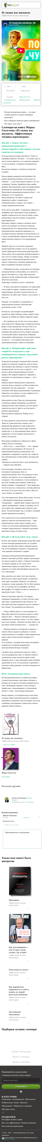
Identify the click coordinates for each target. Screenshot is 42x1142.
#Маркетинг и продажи (23, 1106)
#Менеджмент (24, 100)
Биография (6, 777)
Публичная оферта (8, 1137)
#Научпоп (23, 1103)
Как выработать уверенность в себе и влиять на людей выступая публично (19, 991)
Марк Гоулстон (24, 97)
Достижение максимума (15, 1013)
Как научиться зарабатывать (12, 1126)
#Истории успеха (8, 1109)
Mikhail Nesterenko (10, 815)
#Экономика (6, 1099)
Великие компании (28, 1123)
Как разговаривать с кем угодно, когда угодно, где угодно (18, 949)
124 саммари (29, 802)
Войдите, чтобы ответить (12, 825)
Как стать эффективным (11, 1123)
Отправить (21, 1087)
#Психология (30, 1099)
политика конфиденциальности (26, 1137)
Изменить (26, 817)
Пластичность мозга (18, 969)
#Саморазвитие (10, 100)
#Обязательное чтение (10, 1103)
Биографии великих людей (12, 1119)
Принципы (14, 900)
